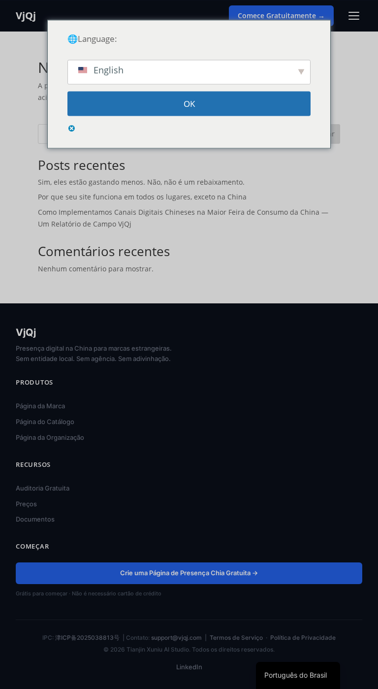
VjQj (26, 16)
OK (189, 103)
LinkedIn (189, 667)
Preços (26, 504)
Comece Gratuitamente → (281, 15)
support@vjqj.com (176, 637)
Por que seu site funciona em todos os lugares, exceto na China (142, 196)
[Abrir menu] (354, 16)
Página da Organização (50, 437)
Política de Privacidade (303, 637)
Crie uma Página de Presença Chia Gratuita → (189, 573)
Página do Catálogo (45, 422)
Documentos (35, 519)
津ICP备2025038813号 (87, 637)
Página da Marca (40, 406)
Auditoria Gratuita (42, 488)
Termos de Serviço (236, 637)
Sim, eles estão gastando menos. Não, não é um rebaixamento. (141, 182)
